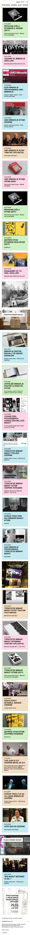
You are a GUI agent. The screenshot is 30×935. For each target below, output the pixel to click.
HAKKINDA (14, 5)
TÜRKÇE (18, 1)
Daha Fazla (5, 929)
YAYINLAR (25, 5)
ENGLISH (22, 1)
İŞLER (19, 5)
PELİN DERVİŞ (6, 5)
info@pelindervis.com (7, 921)
